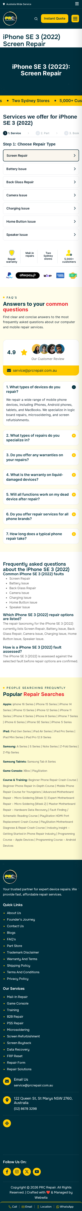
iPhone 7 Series (68, 716)
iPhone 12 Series (47, 710)
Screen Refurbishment (23, 1036)
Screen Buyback (19, 1043)
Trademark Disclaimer (23, 952)
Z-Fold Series (68, 746)
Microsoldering (18, 1030)
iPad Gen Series (21, 731)
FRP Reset (14, 1056)
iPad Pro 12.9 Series (38, 737)
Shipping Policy (18, 965)
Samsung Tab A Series (41, 761)
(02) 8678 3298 (25, 1109)
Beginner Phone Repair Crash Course (52, 780)
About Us (14, 913)
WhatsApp (66, 1206)
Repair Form (16, 1063)
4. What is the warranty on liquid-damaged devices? (34, 477)
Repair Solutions (19, 1069)
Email (28, 1206)
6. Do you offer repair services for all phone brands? (37, 516)
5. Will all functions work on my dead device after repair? (37, 496)
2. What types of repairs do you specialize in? (33, 437)
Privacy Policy (17, 979)
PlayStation (39, 771)
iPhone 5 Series (61, 722)
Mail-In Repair (17, 997)
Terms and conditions (23, 972)
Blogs (11, 933)
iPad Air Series (42, 731)
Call (14, 1206)
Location (46, 1206)
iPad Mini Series (13, 737)
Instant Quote (54, 18)
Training (13, 1010)
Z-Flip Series (11, 752)
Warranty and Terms (22, 959)
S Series (35, 746)
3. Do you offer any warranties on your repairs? (34, 457)
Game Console (17, 1003)
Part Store (14, 946)
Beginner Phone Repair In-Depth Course (28, 786)
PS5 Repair (15, 1023)
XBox (26, 771)
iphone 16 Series (23, 704)
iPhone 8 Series (46, 716)
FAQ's (11, 939)
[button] (75, 18)
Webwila (41, 1197)
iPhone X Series (23, 716)
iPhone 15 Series (46, 704)
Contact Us (15, 926)
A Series (22, 746)
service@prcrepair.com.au (35, 370)
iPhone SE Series (38, 722)
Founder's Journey (21, 919)
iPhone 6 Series (15, 722)
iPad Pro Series (64, 731)
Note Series (50, 746)
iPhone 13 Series (23, 710)
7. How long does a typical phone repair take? (34, 536)
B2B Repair (15, 1016)
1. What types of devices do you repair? (33, 389)
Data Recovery (18, 1049)
